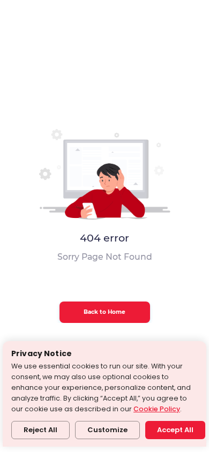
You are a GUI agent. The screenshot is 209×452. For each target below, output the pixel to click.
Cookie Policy (156, 408)
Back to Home (104, 311)
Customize (107, 430)
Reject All (40, 430)
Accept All (175, 430)
